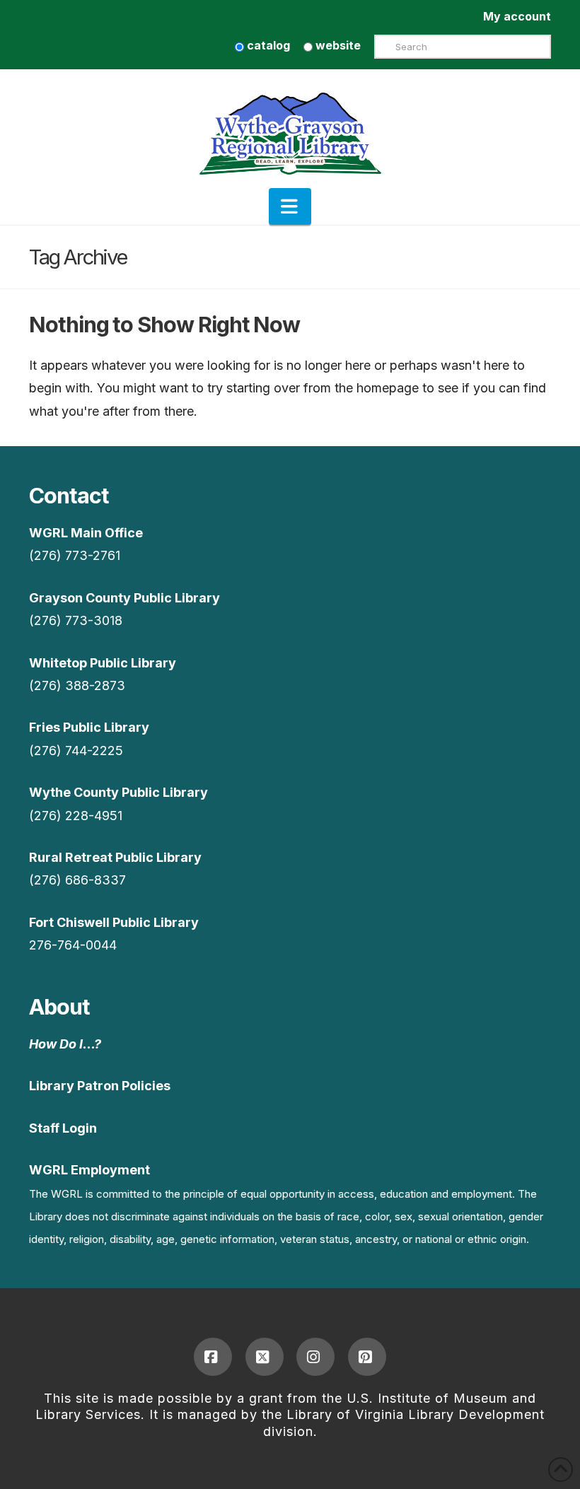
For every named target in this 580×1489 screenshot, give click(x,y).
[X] (264, 1357)
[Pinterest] (367, 1357)
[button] (290, 206)
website (337, 45)
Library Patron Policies (99, 1085)
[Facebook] (213, 1357)
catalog (267, 45)
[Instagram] (315, 1357)
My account (517, 16)
